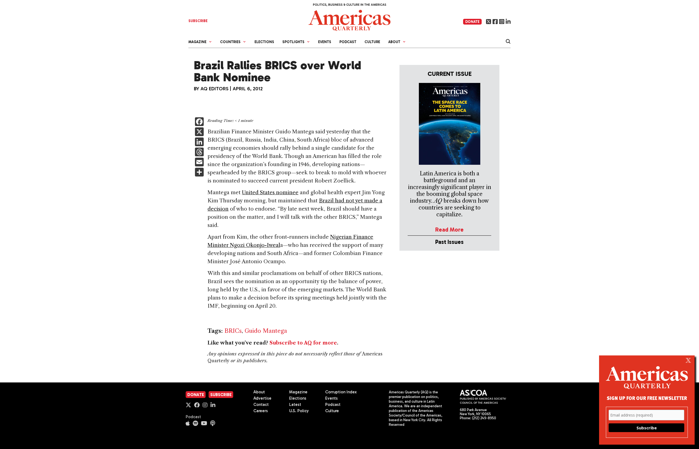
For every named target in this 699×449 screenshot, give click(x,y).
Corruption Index (341, 392)
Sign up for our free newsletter (647, 397)
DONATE (472, 22)
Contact (261, 404)
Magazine (298, 392)
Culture (372, 42)
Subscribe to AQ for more (303, 343)
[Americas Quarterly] (349, 19)
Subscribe (221, 394)
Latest (295, 404)
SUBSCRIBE (198, 21)
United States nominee (270, 192)
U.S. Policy (299, 410)
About (259, 392)
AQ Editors (214, 89)
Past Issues (449, 241)
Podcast (347, 42)
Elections (264, 42)
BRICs (233, 330)
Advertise (262, 398)
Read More (449, 229)
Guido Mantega (266, 330)
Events (324, 42)
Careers (260, 410)
